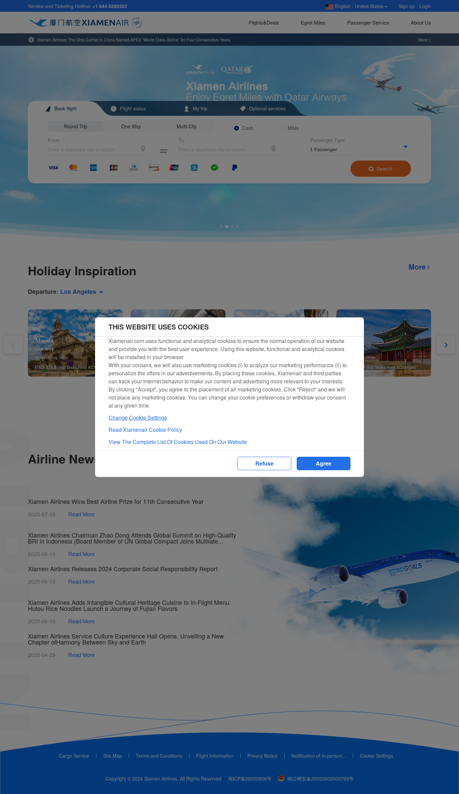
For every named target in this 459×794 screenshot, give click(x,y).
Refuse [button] (264, 463)
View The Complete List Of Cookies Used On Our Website (178, 442)
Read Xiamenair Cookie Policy (145, 430)
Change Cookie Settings (138, 417)
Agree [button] (323, 463)
